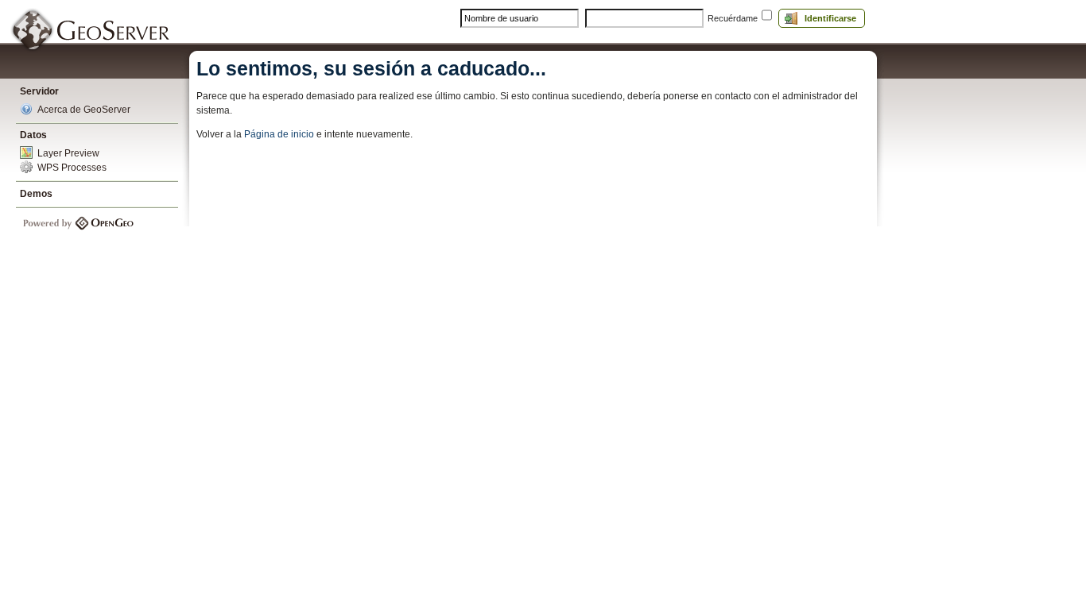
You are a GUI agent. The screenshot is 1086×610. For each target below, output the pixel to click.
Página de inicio (280, 134)
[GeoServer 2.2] (91, 30)
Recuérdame (733, 18)
